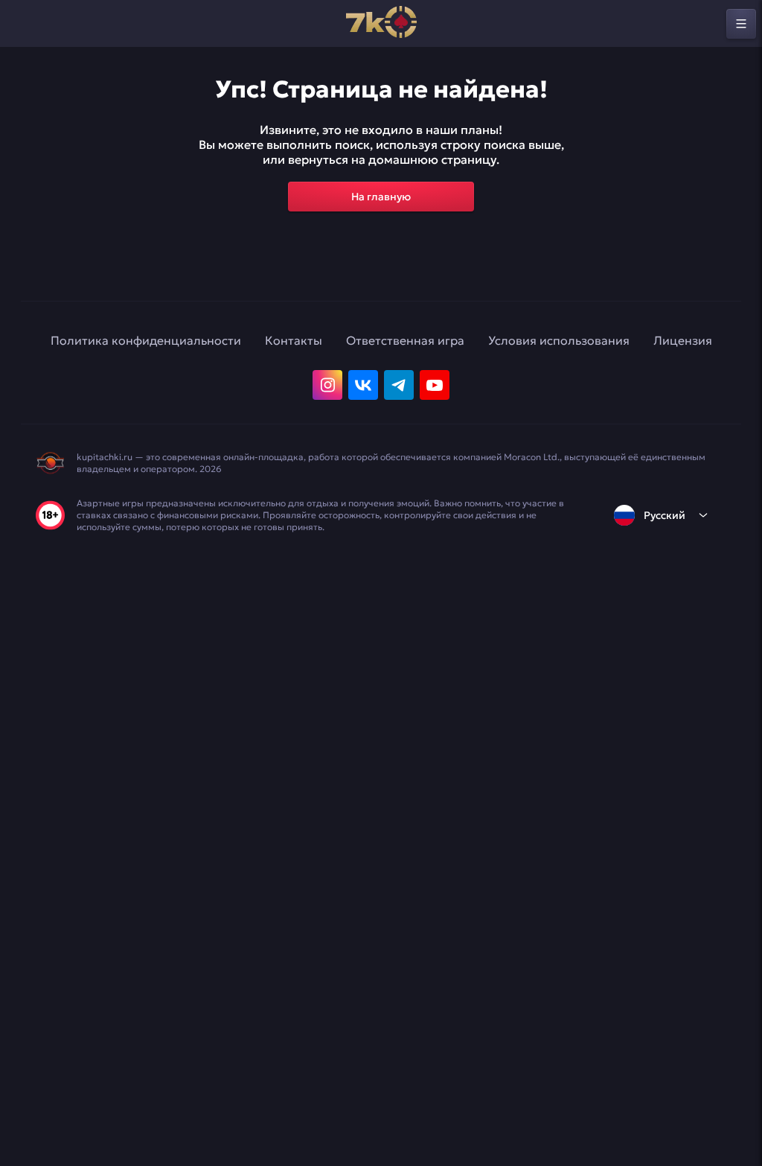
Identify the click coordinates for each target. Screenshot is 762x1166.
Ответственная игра (405, 340)
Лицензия (682, 340)
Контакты (293, 340)
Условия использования (559, 340)
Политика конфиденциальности (146, 340)
